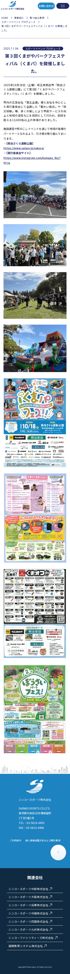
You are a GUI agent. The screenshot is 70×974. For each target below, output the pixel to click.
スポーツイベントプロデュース (18, 21)
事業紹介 (19, 17)
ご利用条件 (15, 840)
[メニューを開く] (62, 6)
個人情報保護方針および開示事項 (42, 840)
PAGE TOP (58, 852)
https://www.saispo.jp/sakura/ (24, 148)
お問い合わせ (46, 6)
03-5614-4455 (36, 823)
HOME (4, 17)
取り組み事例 (37, 17)
